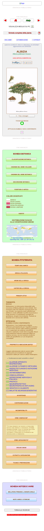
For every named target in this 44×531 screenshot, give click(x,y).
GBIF (22, 239)
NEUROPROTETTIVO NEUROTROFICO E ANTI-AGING (21, 385)
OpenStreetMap (18, 238)
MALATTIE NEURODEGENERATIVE (23, 390)
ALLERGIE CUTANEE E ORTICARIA (23, 366)
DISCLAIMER (8, 40)
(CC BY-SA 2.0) (29, 239)
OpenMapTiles (14, 239)
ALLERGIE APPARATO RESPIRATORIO (18, 363)
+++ (7, 390)
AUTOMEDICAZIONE (22, 40)
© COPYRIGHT (36, 40)
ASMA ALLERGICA (16, 375)
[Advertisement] (24, 12)
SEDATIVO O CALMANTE (19, 388)
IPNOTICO (13, 382)
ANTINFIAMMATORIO (17, 373)
